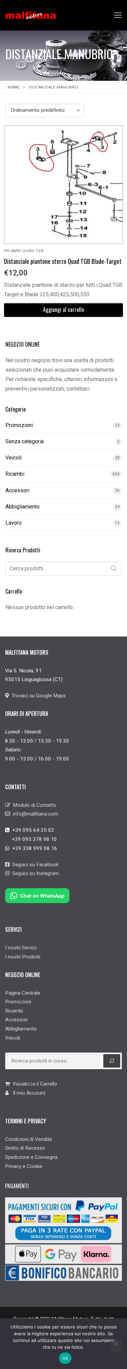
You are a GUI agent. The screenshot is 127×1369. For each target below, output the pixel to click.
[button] (63, 310)
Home (13, 87)
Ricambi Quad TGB (24, 250)
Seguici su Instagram (34, 873)
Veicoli (13, 457)
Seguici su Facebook (34, 865)
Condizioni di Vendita (28, 1139)
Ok (65, 1358)
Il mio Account (27, 1093)
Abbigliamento (22, 506)
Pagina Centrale (22, 993)
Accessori (17, 490)
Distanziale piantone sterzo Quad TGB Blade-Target (63, 261)
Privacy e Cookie (23, 1166)
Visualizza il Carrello (33, 1084)
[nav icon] (118, 15)
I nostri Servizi (21, 948)
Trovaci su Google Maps (37, 696)
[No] (116, 1346)
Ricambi (14, 474)
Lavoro (13, 523)
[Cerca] (114, 569)
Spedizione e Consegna (31, 1157)
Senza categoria (24, 441)
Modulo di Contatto (33, 805)
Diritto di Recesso (25, 1148)
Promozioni (19, 425)
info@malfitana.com (34, 814)
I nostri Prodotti (22, 957)
